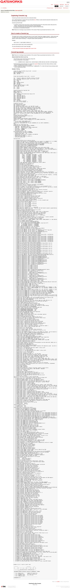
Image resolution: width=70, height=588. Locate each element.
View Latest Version (58, 8)
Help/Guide (62, 4)
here (35, 19)
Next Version (65, 8)
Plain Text (35, 584)
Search (66, 6)
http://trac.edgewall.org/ (65, 587)
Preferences (56, 4)
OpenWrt (36, 63)
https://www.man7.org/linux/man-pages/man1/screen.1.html (24, 48)
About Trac (67, 4)
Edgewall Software (12, 587)
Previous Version (50, 8)
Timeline (61, 6)
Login (52, 4)
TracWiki (57, 581)
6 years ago (17, 10)
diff (21, 10)
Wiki (56, 6)
